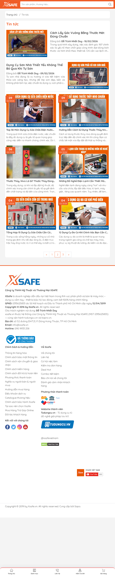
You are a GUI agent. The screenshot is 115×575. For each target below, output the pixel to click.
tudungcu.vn (31, 317)
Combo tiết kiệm (50, 373)
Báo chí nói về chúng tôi (54, 378)
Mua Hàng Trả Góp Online (19, 410)
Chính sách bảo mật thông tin (21, 357)
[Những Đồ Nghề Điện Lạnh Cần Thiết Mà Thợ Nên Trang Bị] (84, 161)
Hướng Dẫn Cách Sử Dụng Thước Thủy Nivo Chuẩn (83, 129)
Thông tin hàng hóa (16, 352)
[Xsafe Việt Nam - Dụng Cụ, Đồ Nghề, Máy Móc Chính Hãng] (9, 4)
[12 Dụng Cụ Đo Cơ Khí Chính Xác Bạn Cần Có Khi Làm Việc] (84, 213)
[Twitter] (13, 427)
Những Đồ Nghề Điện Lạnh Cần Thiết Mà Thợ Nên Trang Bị (81, 181)
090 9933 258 (22, 328)
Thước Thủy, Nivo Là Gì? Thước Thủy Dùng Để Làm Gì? (29, 181)
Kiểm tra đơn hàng (51, 365)
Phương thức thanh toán (18, 377)
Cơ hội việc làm (49, 361)
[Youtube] (25, 427)
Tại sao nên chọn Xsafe (18, 406)
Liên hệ (45, 357)
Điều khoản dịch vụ (15, 393)
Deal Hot (46, 369)
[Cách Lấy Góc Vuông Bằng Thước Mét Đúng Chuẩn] (26, 43)
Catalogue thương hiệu (17, 397)
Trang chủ (11, 14)
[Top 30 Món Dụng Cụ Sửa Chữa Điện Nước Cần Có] (31, 110)
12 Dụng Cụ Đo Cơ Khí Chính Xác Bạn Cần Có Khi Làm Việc (83, 232)
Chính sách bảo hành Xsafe (20, 401)
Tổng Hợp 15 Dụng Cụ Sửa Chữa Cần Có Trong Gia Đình (28, 232)
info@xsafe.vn (20, 324)
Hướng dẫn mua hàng (17, 389)
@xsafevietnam (49, 438)
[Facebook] (7, 427)
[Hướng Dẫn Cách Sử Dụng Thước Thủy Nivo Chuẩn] (84, 110)
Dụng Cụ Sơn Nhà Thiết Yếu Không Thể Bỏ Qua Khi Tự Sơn (34, 66)
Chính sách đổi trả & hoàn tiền (21, 373)
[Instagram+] (19, 427)
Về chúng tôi (48, 352)
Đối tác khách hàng (16, 414)
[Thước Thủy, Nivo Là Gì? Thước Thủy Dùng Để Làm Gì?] (31, 161)
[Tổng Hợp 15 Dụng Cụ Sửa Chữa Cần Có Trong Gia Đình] (31, 213)
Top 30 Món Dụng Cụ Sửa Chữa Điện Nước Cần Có (29, 129)
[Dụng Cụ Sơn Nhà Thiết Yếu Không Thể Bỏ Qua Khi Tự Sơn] (88, 75)
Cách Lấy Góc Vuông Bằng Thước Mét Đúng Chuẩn (77, 34)
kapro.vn (46, 317)
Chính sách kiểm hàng (17, 369)
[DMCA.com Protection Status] (50, 444)
